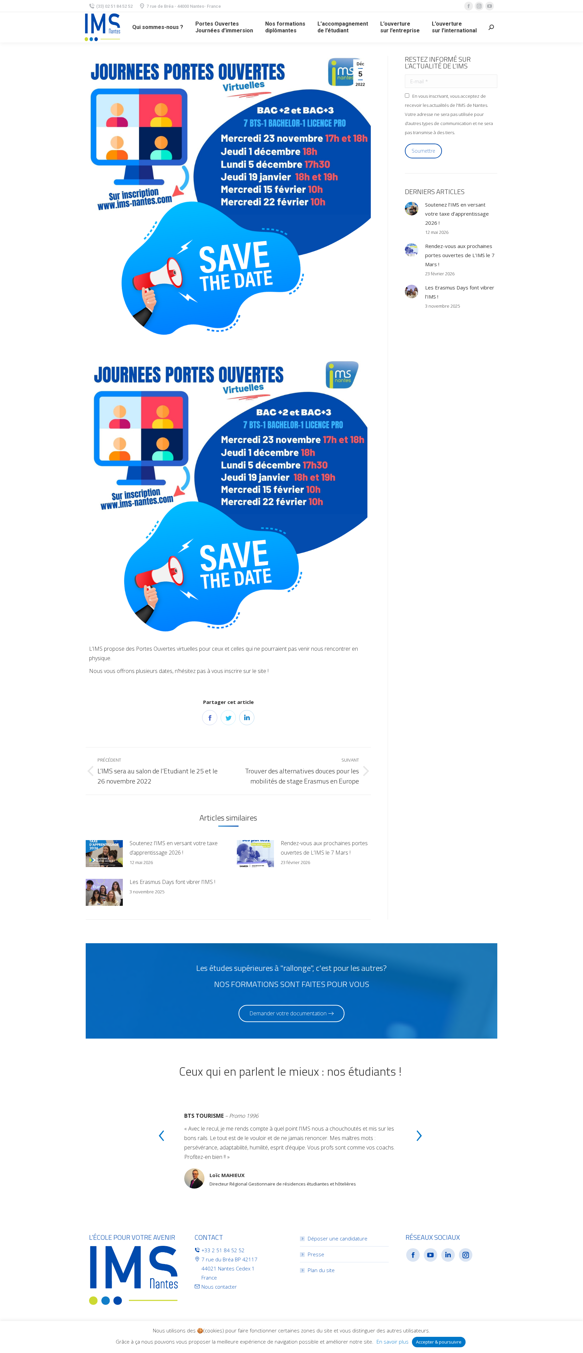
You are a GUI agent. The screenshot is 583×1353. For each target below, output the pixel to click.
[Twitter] (228, 717)
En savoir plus (393, 1341)
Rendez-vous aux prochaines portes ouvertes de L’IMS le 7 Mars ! (324, 847)
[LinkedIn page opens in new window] (448, 1255)
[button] (291, 1013)
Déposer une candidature (337, 1238)
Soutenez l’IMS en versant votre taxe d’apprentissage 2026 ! (174, 847)
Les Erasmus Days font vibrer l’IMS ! (172, 882)
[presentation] (161, 1137)
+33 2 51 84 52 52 (223, 1250)
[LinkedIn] (246, 717)
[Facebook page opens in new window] (468, 6)
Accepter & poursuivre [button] (439, 1342)
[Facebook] (209, 717)
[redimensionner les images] (104, 853)
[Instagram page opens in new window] (479, 6)
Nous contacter (219, 1286)
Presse (316, 1254)
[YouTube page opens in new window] (489, 6)
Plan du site (321, 1270)
